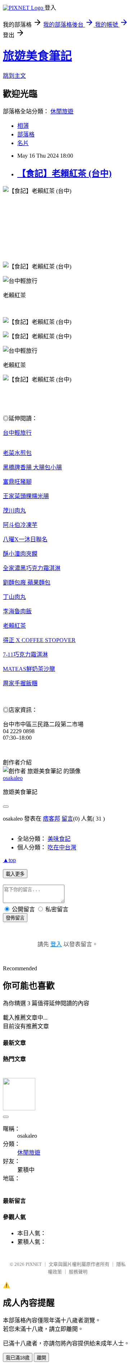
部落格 (26, 134)
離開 (41, 1357)
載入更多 (15, 874)
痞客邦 (51, 819)
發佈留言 (15, 918)
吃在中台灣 (62, 847)
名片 (23, 143)
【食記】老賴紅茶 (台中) (64, 173)
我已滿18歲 (18, 1357)
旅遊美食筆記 (37, 55)
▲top (9, 860)
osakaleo (13, 778)
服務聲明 (78, 1271)
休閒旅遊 (61, 111)
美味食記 (59, 839)
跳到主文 (14, 76)
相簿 (23, 126)
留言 (67, 819)
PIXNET (34, 1264)
